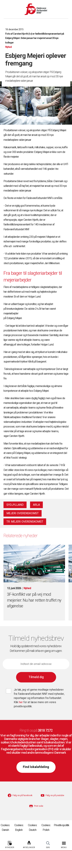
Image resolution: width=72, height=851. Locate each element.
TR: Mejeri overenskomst (24, 522)
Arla (36, 505)
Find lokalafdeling (36, 767)
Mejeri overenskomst (22, 513)
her (21, 702)
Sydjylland (15, 505)
